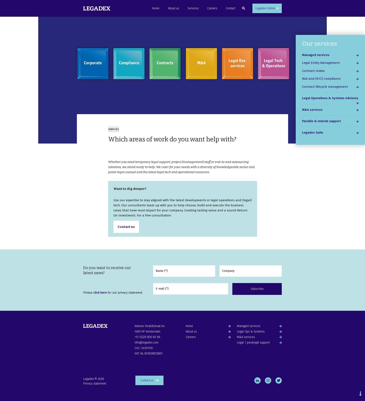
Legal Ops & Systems (251, 331)
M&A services (312, 110)
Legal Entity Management (321, 63)
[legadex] (278, 381)
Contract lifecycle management (325, 87)
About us (173, 8)
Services (193, 8)
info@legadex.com (146, 342)
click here (100, 292)
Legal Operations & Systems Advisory (330, 98)
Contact (230, 8)
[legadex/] (268, 381)
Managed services (316, 55)
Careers (212, 8)
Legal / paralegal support (253, 342)
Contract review (313, 71)
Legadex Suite (312, 132)
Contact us (126, 227)
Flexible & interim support (321, 121)
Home (155, 8)
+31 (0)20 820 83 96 (147, 337)
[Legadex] (96, 8)
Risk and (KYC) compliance (321, 79)
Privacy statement (94, 383)
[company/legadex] (257, 381)
